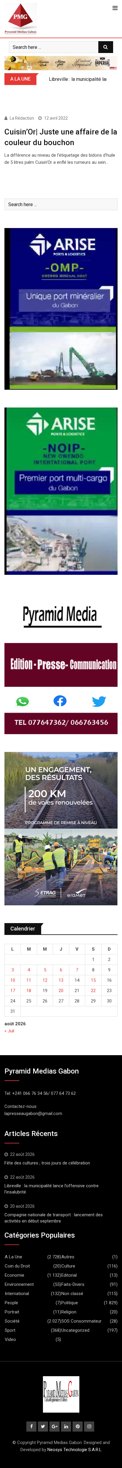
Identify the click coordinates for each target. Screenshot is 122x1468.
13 (61, 980)
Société (12, 1321)
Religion (68, 1312)
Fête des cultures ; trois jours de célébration (47, 1163)
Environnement (19, 1284)
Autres (67, 1257)
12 (45, 980)
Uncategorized (75, 1330)
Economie (14, 1275)
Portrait (12, 1312)
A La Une (13, 1257)
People (11, 1302)
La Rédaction (22, 118)
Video (10, 1339)
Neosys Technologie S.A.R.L (74, 1449)
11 (28, 980)
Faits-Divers (72, 1284)
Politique (69, 1302)
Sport (10, 1330)
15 (93, 980)
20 (61, 990)
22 (93, 990)
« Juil (9, 1031)
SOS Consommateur (81, 1321)
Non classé (72, 1293)
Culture (68, 1266)
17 (12, 990)
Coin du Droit (17, 1266)
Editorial (69, 1275)
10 (12, 980)
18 (28, 990)
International (17, 1293)
